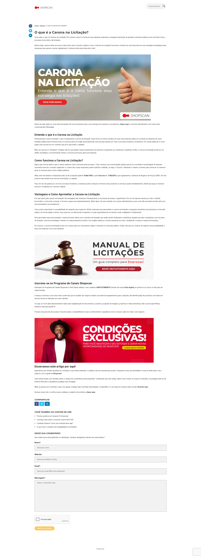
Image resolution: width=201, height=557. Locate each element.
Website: (38, 454)
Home (37, 26)
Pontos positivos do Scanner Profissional (52, 416)
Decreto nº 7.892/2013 (107, 175)
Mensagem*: (40, 478)
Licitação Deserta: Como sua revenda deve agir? (55, 423)
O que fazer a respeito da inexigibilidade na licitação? (57, 427)
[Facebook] (30, 26)
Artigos (42, 26)
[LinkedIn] (30, 35)
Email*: (37, 466)
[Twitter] (30, 30)
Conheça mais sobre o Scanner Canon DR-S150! (55, 420)
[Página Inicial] (44, 5)
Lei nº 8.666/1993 (85, 175)
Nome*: (38, 442)
